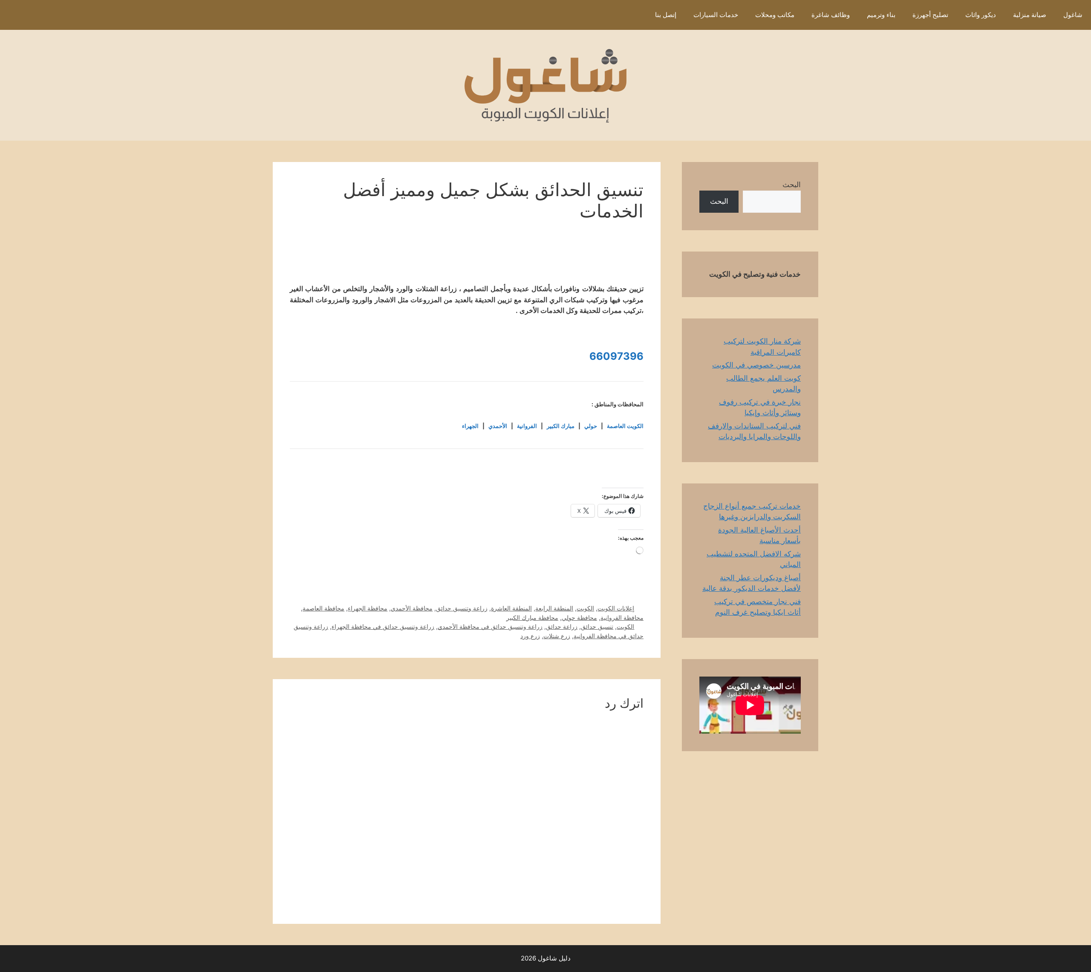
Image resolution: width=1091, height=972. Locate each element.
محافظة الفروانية (622, 617)
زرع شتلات (556, 635)
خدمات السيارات (715, 15)
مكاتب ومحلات (774, 15)
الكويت (585, 608)
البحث (791, 184)
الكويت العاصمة (625, 425)
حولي (590, 425)
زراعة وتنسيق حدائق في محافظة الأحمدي (490, 626)
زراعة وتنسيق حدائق (462, 608)
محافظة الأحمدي (412, 608)
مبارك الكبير (560, 425)
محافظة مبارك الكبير (532, 617)
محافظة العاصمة (323, 608)
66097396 (616, 356)
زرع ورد (530, 635)
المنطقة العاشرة (511, 608)
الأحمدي (497, 425)
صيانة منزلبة (1029, 15)
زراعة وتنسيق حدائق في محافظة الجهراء (383, 626)
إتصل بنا (665, 15)
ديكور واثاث (980, 15)
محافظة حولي (579, 617)
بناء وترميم (881, 15)
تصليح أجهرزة (930, 15)
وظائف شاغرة (830, 15)
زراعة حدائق (561, 626)
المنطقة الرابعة (554, 608)
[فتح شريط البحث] (634, 15)
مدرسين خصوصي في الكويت (756, 365)
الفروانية (527, 425)
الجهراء (470, 425)
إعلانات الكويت (615, 608)
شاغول (1072, 15)
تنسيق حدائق (597, 626)
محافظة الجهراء (367, 608)
